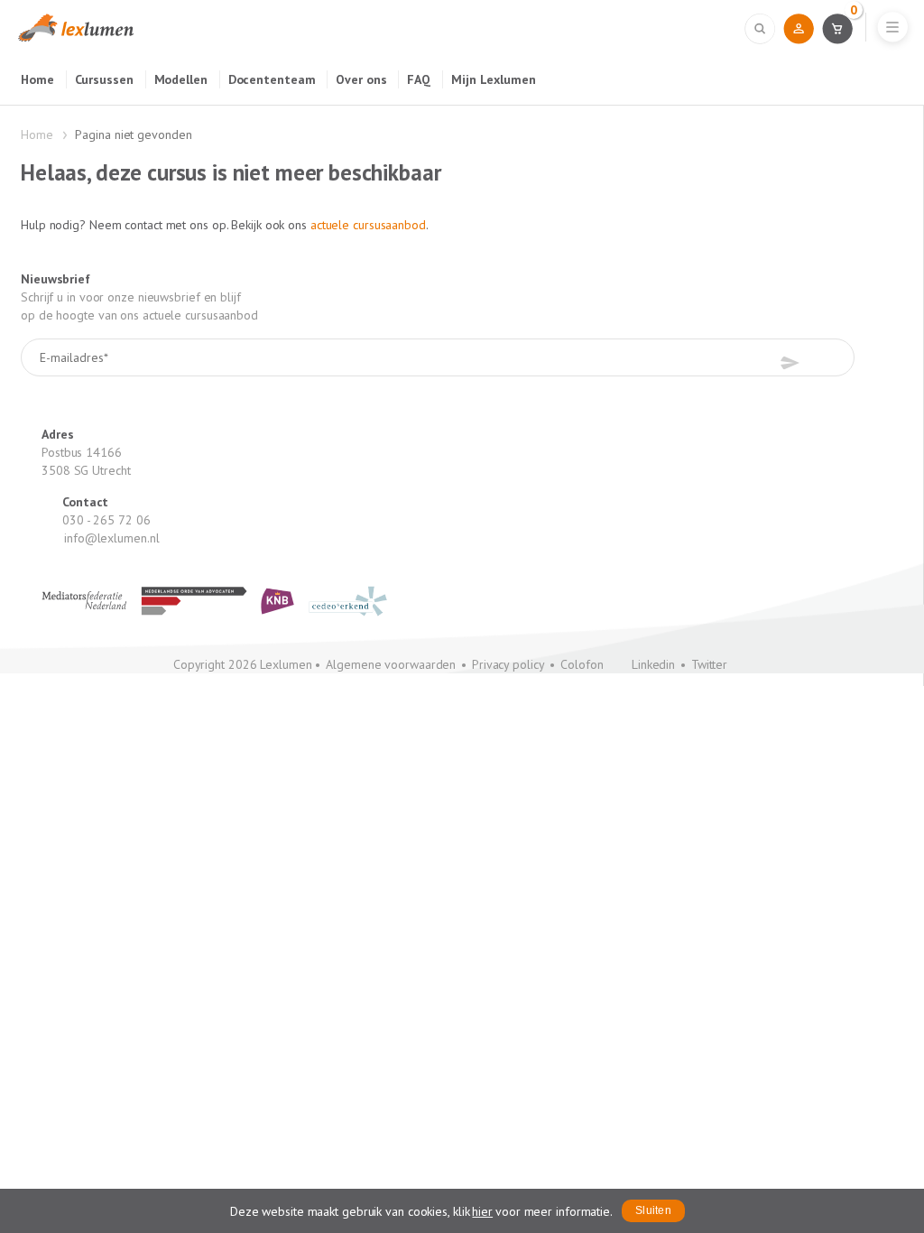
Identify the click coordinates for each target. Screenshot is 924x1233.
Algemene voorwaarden (391, 664)
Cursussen (104, 79)
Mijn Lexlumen (493, 79)
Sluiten (653, 1210)
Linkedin (653, 664)
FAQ (418, 79)
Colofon (581, 664)
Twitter (709, 664)
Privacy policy (508, 664)
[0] (837, 28)
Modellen (181, 79)
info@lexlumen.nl (111, 538)
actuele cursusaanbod (368, 225)
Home (37, 79)
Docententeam (272, 79)
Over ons (361, 79)
